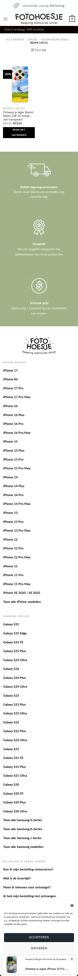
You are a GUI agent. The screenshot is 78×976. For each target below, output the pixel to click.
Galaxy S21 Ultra (15, 775)
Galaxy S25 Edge (15, 633)
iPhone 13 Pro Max (16, 530)
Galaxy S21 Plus (14, 766)
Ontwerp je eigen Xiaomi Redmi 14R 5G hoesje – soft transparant (18, 116)
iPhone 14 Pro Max (16, 503)
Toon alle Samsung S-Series (22, 820)
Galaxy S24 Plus (14, 677)
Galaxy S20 (11, 784)
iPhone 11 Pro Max (16, 584)
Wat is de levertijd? (17, 878)
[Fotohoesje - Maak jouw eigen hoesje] (39, 19)
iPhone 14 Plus (13, 486)
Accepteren (39, 937)
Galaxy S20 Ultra (15, 811)
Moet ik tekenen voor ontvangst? (27, 887)
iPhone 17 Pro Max (16, 397)
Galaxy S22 (11, 722)
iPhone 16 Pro (13, 423)
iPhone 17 (10, 370)
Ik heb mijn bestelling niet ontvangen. (30, 896)
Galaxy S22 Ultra (15, 740)
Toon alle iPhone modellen (22, 601)
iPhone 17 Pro (13, 388)
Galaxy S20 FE (13, 793)
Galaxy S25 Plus (14, 651)
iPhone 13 (10, 512)
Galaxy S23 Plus (14, 704)
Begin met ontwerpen (19, 132)
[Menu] (5, 19)
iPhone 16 (10, 406)
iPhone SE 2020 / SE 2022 (21, 592)
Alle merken (15, 40)
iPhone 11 (10, 566)
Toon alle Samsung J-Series (22, 838)
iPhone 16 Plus (13, 415)
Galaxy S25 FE (13, 642)
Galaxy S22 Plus (14, 731)
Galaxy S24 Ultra (15, 686)
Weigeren (39, 948)
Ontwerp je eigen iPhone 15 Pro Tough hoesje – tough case (46, 968)
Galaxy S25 (11, 624)
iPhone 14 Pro (13, 495)
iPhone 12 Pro (13, 548)
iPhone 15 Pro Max (16, 468)
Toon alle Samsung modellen (23, 846)
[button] (72, 906)
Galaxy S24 (11, 668)
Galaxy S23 (11, 695)
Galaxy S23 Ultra (15, 713)
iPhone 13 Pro (13, 521)
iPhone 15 (10, 441)
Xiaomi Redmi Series (55, 40)
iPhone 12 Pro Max (16, 557)
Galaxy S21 (11, 749)
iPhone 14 (10, 477)
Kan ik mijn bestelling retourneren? (28, 869)
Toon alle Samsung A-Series (22, 829)
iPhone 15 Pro (13, 459)
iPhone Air (10, 379)
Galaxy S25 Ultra (15, 660)
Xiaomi (32, 40)
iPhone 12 (10, 539)
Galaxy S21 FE (13, 757)
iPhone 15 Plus (13, 450)
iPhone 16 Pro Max (16, 432)
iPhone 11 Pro (13, 575)
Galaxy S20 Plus (14, 802)
